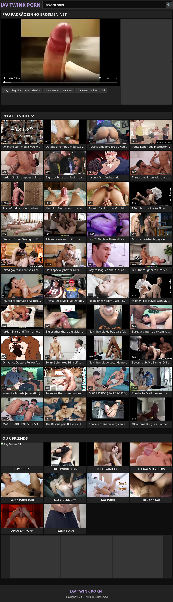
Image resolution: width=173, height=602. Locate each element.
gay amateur (52, 90)
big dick (16, 90)
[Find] (169, 5)
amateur (68, 90)
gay (6, 90)
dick (103, 90)
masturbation (33, 90)
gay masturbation (87, 90)
